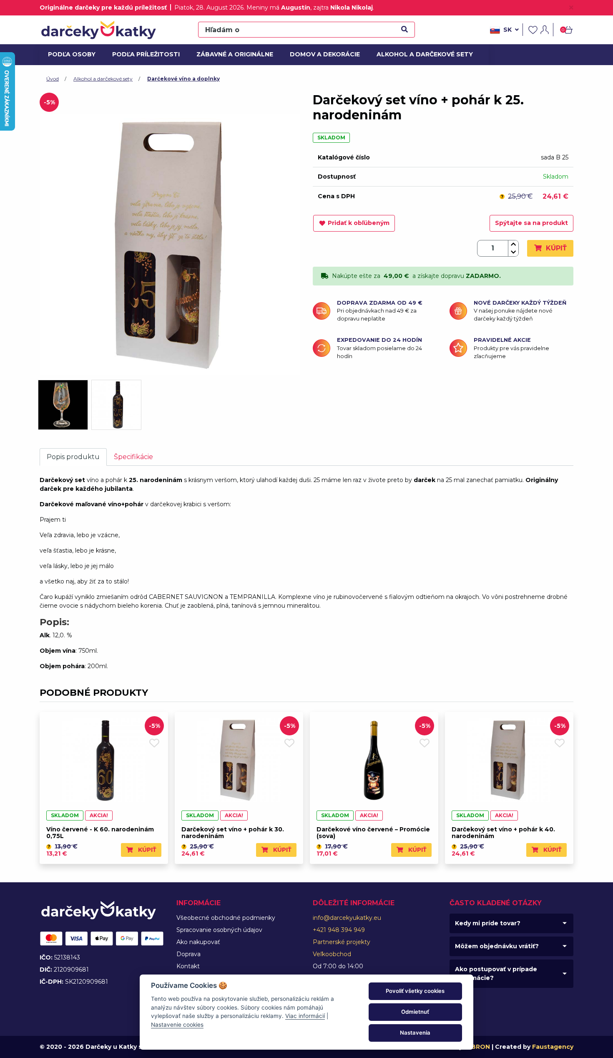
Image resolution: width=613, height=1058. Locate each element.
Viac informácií (305, 1016)
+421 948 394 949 (339, 930)
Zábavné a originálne (231, 54)
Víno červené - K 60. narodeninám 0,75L (100, 833)
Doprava (188, 954)
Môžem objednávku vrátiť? (497, 946)
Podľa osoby (70, 54)
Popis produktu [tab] (73, 457)
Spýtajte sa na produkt (531, 223)
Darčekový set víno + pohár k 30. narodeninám (232, 833)
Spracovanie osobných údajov (219, 930)
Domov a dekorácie (322, 54)
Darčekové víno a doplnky (183, 79)
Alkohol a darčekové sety (419, 54)
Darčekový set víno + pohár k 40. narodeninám (503, 833)
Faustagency (552, 1046)
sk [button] (507, 29)
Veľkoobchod (332, 954)
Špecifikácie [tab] (133, 457)
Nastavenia (415, 1032)
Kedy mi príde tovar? (487, 923)
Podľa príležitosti (143, 54)
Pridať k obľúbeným (358, 223)
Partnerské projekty (341, 942)
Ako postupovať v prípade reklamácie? (496, 973)
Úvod (52, 79)
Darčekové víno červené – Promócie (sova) (373, 833)
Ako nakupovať (198, 942)
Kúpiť (555, 248)
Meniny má (278, 7)
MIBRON (477, 1046)
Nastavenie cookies (177, 1024)
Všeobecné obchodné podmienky (225, 918)
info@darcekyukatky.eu (347, 918)
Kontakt (188, 966)
